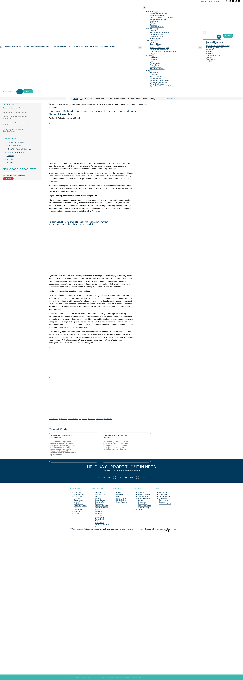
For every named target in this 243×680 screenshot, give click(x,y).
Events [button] (210, 1)
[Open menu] (140, 47)
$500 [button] (131, 477)
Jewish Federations (73, 419)
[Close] (1, 91)
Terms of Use (137, 677)
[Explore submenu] (153, 56)
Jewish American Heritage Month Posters (14, 124)
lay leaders (84, 419)
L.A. (80, 419)
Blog (81, 99)
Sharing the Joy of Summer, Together (15, 112)
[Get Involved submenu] (156, 12)
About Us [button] (217, 1)
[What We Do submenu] (156, 29)
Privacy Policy (126, 677)
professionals (99, 419)
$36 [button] (109, 477)
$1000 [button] (144, 477)
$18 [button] (98, 477)
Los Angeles (91, 419)
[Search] (219, 37)
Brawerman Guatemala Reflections (14, 108)
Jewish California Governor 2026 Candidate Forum (14, 130)
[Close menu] (144, 7)
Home (75, 99)
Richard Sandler (108, 419)
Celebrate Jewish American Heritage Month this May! (15, 117)
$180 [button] (120, 477)
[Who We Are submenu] (156, 40)
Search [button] (203, 1)
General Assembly (53, 419)
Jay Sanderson (63, 419)
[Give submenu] (151, 71)
